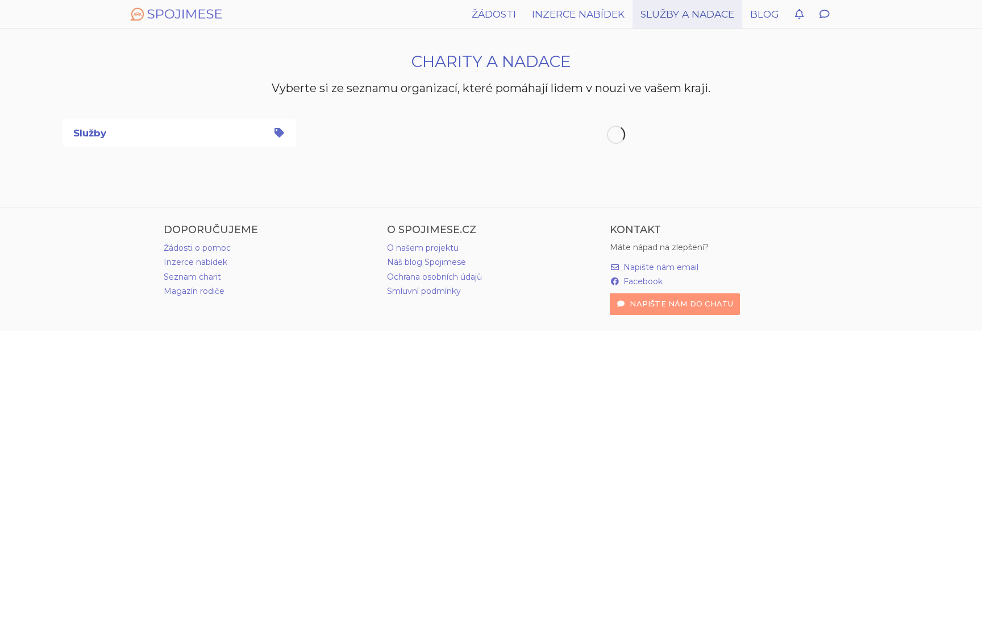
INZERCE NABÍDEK (578, 14)
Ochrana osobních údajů (434, 277)
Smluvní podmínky (424, 291)
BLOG (764, 14)
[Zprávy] (824, 14)
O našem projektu (423, 248)
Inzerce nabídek (195, 262)
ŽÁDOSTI (494, 14)
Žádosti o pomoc (197, 248)
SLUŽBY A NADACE (687, 14)
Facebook (642, 281)
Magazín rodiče (194, 291)
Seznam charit (192, 277)
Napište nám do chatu (680, 303)
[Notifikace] (799, 14)
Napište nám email (659, 267)
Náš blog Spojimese (426, 262)
